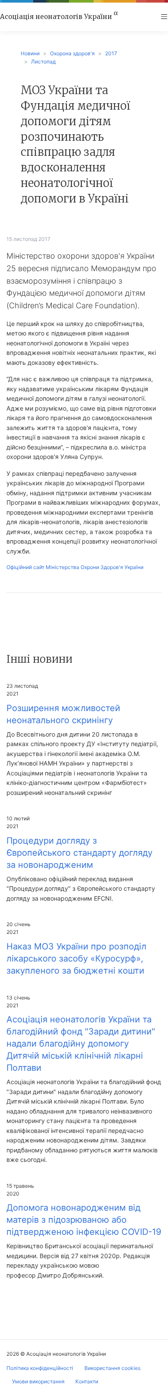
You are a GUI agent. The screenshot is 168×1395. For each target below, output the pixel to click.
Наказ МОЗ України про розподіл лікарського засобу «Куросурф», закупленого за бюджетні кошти (76, 958)
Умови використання (38, 1381)
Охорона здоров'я (72, 53)
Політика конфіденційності (39, 1368)
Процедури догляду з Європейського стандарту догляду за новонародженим (79, 852)
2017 (111, 53)
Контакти (86, 1381)
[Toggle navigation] (164, 16)
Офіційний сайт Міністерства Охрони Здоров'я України (74, 567)
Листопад (43, 61)
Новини (30, 53)
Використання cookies (112, 1368)
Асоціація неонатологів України (59, 16)
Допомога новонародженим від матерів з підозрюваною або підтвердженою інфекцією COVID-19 (83, 1219)
